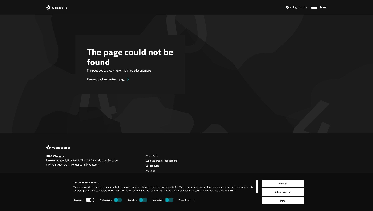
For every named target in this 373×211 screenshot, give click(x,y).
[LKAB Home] (56, 7)
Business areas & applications (161, 160)
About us (150, 171)
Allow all (282, 183)
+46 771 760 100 (56, 164)
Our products (152, 165)
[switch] (118, 200)
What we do (152, 155)
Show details (185, 200)
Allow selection (283, 192)
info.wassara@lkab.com (84, 164)
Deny (282, 201)
